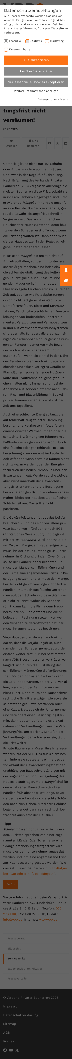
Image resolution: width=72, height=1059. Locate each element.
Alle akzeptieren (36, 60)
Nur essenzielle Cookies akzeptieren (36, 82)
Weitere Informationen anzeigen (36, 90)
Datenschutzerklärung (53, 99)
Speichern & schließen (36, 71)
